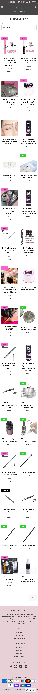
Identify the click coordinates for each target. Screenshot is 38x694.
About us (19, 632)
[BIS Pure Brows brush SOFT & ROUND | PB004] (9, 461)
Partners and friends (19, 638)
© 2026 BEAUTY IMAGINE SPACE (19, 677)
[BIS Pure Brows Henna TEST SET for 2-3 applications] (9, 198)
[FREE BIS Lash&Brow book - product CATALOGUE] (9, 89)
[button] (35, 1)
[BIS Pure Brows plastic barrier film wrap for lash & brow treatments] (28, 89)
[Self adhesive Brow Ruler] (9, 164)
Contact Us (19, 635)
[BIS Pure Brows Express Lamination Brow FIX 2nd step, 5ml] (28, 128)
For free (19, 654)
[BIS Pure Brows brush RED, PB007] (9, 315)
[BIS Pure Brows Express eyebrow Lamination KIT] (28, 237)
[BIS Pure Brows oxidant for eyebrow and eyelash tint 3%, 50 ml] (28, 566)
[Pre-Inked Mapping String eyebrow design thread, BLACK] (9, 128)
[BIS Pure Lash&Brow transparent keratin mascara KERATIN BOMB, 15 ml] (9, 47)
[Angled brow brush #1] (28, 461)
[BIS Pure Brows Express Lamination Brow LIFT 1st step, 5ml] (28, 198)
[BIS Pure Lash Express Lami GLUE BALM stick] (9, 428)
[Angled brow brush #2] (28, 534)
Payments (19, 651)
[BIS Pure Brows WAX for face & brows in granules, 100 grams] (9, 276)
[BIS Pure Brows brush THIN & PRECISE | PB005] (9, 237)
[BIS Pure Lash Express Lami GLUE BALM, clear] (28, 316)
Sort (2, 23)
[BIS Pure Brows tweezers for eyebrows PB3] (9, 392)
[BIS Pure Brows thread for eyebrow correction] (28, 276)
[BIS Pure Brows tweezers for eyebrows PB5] (9, 498)
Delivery (19, 648)
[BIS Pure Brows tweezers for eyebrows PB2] (28, 498)
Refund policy (19, 657)
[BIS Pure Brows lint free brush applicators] (28, 164)
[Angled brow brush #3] (9, 534)
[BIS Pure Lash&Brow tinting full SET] (9, 566)
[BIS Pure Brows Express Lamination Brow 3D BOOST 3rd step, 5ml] (28, 352)
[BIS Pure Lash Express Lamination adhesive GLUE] (28, 47)
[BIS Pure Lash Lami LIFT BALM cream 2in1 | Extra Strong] (28, 392)
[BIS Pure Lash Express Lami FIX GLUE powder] (28, 428)
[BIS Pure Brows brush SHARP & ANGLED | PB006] (9, 352)
